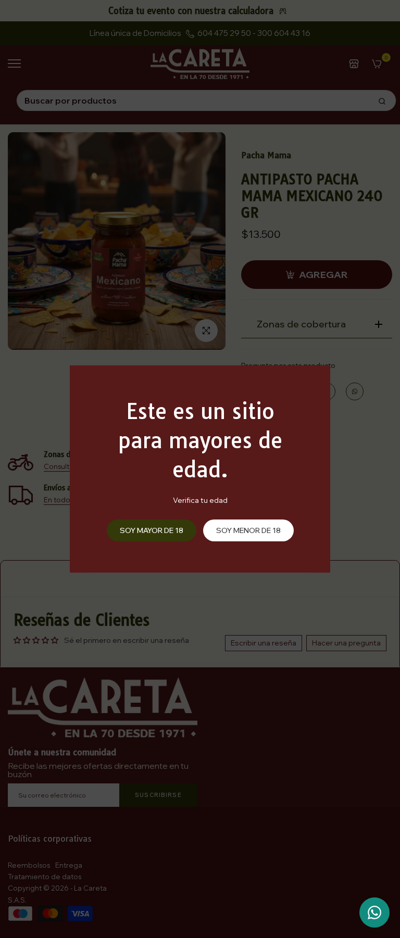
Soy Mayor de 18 (151, 530)
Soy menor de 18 (248, 530)
